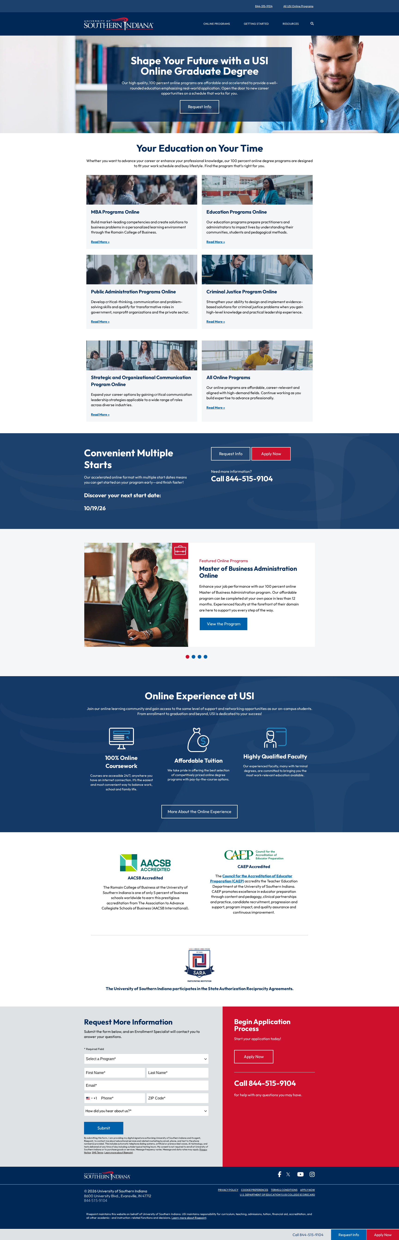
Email (91, 1085)
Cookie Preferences (254, 1189)
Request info (199, 106)
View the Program (223, 623)
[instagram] (309, 1174)
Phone (107, 1098)
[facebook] (276, 1174)
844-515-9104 (263, 6)
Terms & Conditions (284, 1189)
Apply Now (271, 453)
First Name (95, 1073)
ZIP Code (156, 1098)
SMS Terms (97, 1152)
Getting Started (256, 23)
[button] (312, 24)
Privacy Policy (228, 1189)
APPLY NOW (307, 1189)
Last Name (157, 1073)
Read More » (100, 242)
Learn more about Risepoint (118, 1152)
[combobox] (146, 1059)
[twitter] (287, 1174)
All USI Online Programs (298, 6)
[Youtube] (298, 1174)
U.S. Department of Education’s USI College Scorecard (277, 1194)
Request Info (230, 453)
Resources (291, 23)
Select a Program (101, 1059)
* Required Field (94, 1049)
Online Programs (216, 23)
